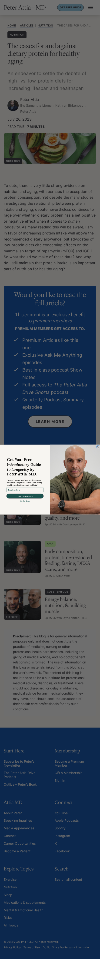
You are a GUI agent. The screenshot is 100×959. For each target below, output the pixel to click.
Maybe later (25, 501)
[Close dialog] (98, 446)
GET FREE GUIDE (25, 496)
